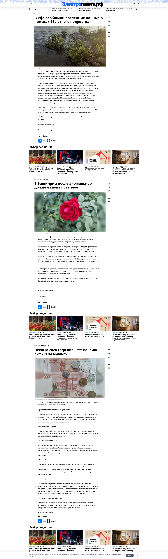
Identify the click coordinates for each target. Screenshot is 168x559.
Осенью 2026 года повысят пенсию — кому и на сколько (91, 9)
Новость (32, 9)
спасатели (45, 130)
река (63, 130)
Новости (37, 14)
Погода (36, 179)
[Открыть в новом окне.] (42, 141)
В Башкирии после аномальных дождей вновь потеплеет (62, 9)
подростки (52, 130)
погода (44, 296)
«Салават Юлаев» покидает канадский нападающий (119, 9)
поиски (58, 130)
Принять (129, 555)
